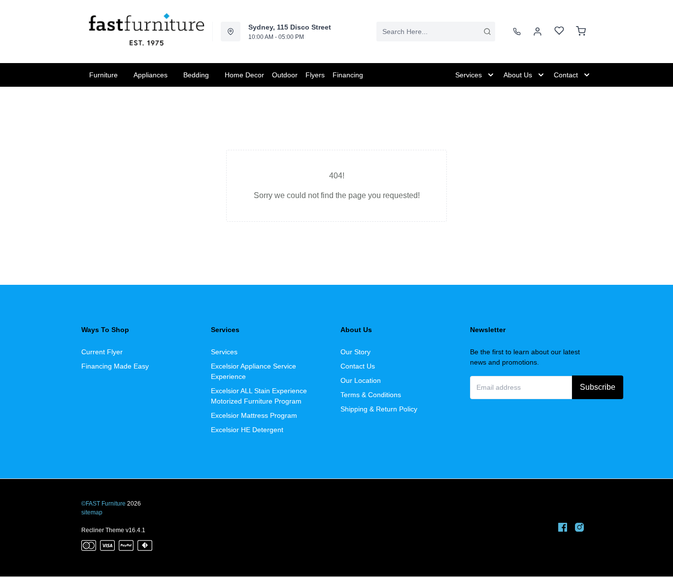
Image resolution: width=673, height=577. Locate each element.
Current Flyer (102, 352)
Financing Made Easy (115, 366)
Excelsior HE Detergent (247, 430)
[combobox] (435, 31)
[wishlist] (559, 32)
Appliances (151, 75)
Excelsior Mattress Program (254, 415)
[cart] (581, 31)
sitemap (91, 512)
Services (224, 352)
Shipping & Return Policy (378, 409)
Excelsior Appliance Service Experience (253, 371)
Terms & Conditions (370, 395)
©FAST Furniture (103, 503)
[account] (537, 31)
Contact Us (357, 366)
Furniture (103, 75)
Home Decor (244, 75)
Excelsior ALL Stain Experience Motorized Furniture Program (259, 396)
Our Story (355, 352)
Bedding (196, 75)
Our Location (360, 380)
